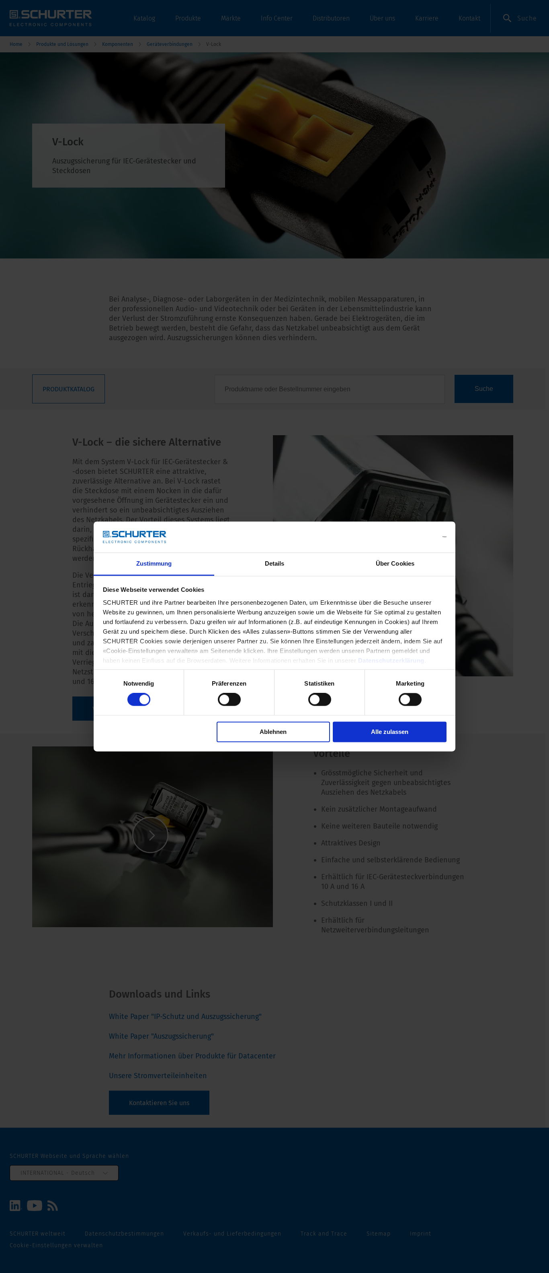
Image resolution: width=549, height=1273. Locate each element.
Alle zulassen (389, 731)
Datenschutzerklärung (391, 660)
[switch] (229, 699)
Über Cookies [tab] (395, 563)
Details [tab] (275, 563)
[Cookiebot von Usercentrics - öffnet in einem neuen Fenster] (411, 537)
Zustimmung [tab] (154, 563)
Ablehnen (273, 731)
